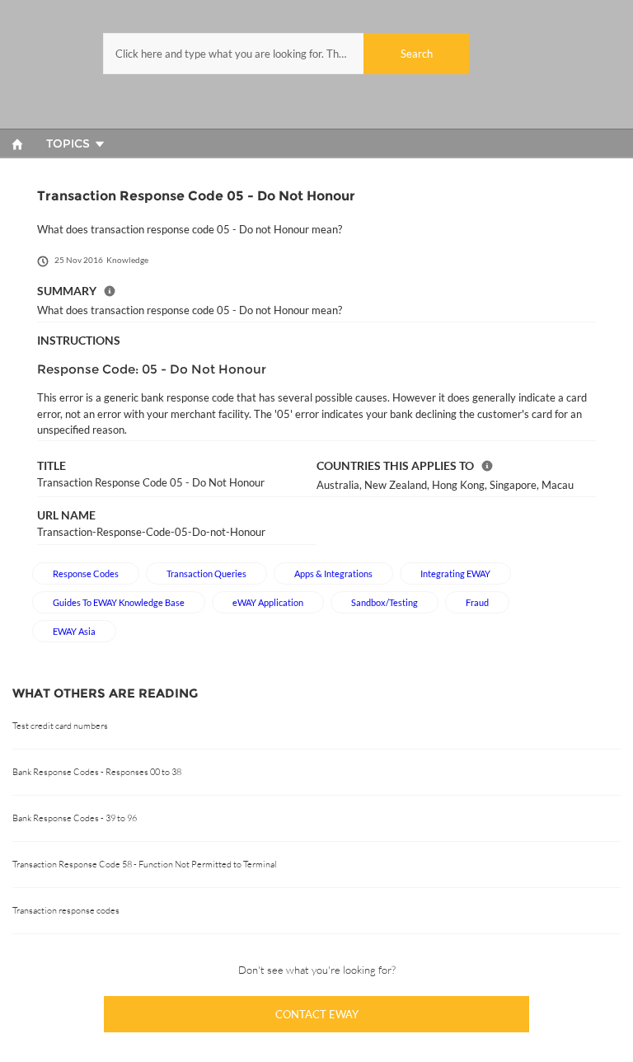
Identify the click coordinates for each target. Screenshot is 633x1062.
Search (417, 53)
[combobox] (286, 53)
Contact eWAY (317, 1014)
